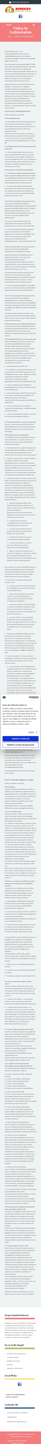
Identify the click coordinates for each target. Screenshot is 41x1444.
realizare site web (17, 1443)
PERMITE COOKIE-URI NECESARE (20, 745)
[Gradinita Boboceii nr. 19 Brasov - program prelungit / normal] (20, 9)
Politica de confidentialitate (15, 1394)
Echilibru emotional (13, 1361)
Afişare (31, 732)
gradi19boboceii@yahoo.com (17, 1422)
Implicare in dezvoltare (14, 1368)
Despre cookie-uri (12, 1397)
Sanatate (10, 1364)
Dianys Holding (21, 1441)
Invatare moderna (13, 1357)
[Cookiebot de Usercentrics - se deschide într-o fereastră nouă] (29, 697)
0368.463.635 (24, 2)
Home (10, 36)
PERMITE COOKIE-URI (20, 739)
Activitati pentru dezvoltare (16, 1354)
